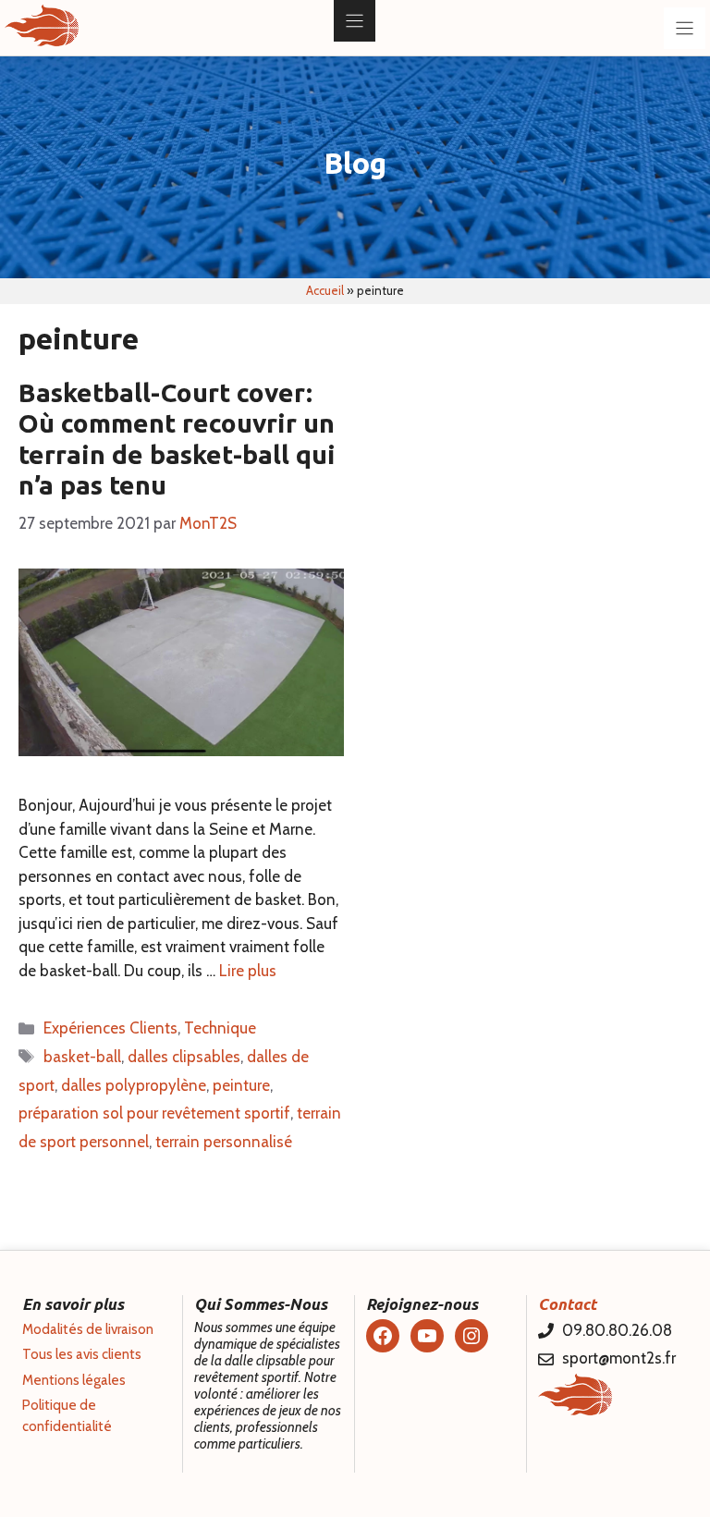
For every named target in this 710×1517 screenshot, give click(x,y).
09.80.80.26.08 (617, 1330)
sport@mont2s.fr (619, 1358)
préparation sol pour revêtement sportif (154, 1113)
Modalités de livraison (87, 1329)
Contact (567, 1304)
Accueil (325, 290)
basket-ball (82, 1056)
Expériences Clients (110, 1028)
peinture (241, 1085)
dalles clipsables (184, 1056)
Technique (220, 1028)
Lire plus (247, 970)
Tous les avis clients (81, 1354)
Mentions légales (74, 1380)
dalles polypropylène (133, 1085)
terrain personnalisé (223, 1141)
